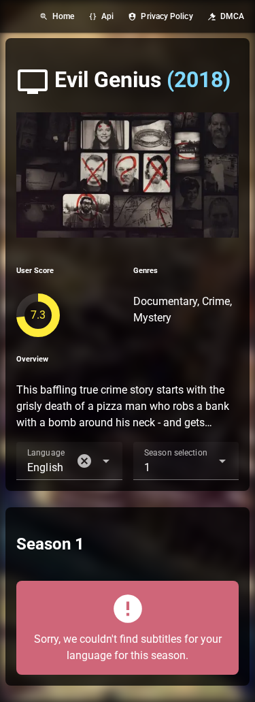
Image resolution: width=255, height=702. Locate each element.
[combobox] (69, 461)
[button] (84, 461)
